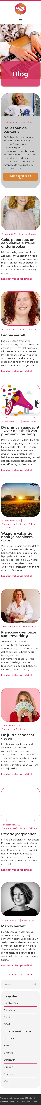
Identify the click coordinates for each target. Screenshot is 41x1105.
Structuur (9, 1059)
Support (8, 1067)
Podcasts (9, 1038)
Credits (35, 1101)
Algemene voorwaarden (9, 1101)
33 (28, 974)
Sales (22, 122)
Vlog (6, 1081)
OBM (7, 1024)
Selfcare (29, 122)
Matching (9, 1010)
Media (7, 1017)
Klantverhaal (11, 1003)
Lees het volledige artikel (16, 278)
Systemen (9, 1074)
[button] (20, 19)
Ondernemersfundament (18, 1031)
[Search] (35, 984)
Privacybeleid (25, 1101)
